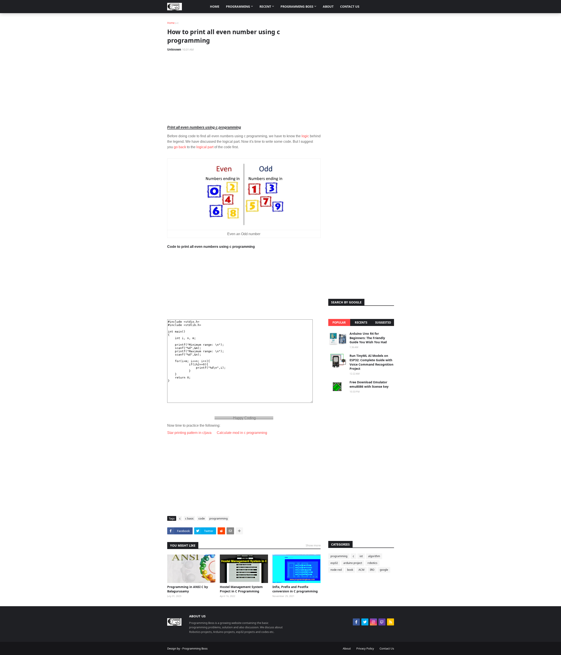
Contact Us (387, 648)
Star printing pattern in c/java (189, 433)
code (201, 518)
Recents (361, 322)
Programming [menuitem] (238, 6)
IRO (372, 570)
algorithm (374, 556)
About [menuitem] (328, 6)
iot (361, 556)
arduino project (352, 563)
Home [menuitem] (214, 6)
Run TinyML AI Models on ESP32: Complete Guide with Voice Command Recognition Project (371, 362)
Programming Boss (195, 648)
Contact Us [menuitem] (349, 6)
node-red (336, 570)
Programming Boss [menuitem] (296, 6)
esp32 (334, 563)
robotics (372, 563)
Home (171, 23)
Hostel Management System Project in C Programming (241, 589)
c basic (189, 518)
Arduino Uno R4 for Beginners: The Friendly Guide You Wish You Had (368, 337)
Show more (313, 545)
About (347, 648)
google (384, 570)
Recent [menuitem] (265, 6)
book (350, 570)
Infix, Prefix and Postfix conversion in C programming (295, 589)
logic (305, 136)
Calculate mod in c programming (242, 433)
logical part (205, 147)
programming (218, 518)
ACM (361, 570)
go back (180, 147)
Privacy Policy (365, 648)
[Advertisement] (244, 88)
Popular (339, 322)
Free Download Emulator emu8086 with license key (369, 384)
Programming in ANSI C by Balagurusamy (187, 589)
